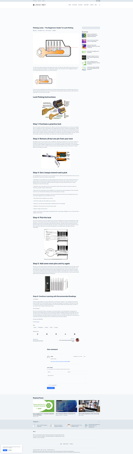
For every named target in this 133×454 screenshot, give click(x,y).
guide (35, 327)
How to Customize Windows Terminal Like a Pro (65, 413)
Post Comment (51, 387)
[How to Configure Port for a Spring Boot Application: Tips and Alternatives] (84, 63)
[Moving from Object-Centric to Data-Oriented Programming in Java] (84, 57)
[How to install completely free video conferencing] (89, 406)
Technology (80, 4)
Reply (84, 356)
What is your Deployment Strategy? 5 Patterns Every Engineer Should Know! (92, 35)
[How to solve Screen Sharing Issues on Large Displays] (84, 41)
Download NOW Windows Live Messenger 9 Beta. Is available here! (94, 426)
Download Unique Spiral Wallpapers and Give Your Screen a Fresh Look (93, 46)
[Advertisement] (66, 15)
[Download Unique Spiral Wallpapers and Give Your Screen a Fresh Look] (84, 46)
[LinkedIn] (56, 334)
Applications (74, 4)
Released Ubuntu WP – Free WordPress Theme (76, 426)
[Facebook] (37, 334)
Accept (5, 450)
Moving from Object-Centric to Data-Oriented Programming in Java (93, 57)
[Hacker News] (74, 334)
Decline (10, 450)
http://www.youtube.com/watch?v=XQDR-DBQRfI (60, 361)
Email (69, 371)
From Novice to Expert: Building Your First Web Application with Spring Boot (93, 68)
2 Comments (65, 415)
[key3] (56, 158)
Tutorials (91, 4)
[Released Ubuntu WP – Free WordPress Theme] (68, 425)
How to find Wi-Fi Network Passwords (42, 426)
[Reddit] (65, 334)
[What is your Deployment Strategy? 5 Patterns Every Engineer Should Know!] (84, 35)
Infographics (40, 327)
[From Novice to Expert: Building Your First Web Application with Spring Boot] (84, 68)
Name (49, 371)
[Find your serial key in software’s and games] (51, 425)
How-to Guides (48, 30)
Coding (70, 4)
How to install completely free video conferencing (89, 413)
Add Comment (51, 375)
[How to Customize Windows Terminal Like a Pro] (66, 406)
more (96, 4)
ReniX (52, 356)
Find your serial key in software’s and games (58, 426)
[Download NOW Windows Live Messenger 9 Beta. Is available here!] (86, 425)
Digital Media (86, 4)
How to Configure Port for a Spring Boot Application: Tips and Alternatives (93, 62)
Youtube (56, 327)
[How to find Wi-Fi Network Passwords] (34, 425)
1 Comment (54, 30)
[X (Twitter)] (47, 334)
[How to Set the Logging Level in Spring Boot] (84, 52)
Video (51, 327)
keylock (46, 327)
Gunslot (37, 321)
